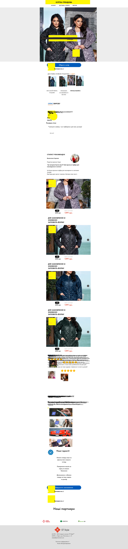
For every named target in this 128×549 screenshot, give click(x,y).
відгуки (75, 5)
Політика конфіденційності (62, 541)
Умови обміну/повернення (63, 543)
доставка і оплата (64, 5)
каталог (53, 5)
